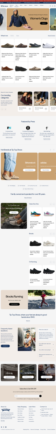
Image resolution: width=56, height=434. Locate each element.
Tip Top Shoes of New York (9, 429)
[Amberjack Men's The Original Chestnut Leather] (7, 68)
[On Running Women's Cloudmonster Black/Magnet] (48, 271)
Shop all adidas (46, 170)
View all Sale (37, 24)
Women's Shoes (21, 409)
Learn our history (9, 377)
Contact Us (5, 346)
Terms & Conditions (51, 429)
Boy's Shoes (20, 415)
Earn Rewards (31, 415)
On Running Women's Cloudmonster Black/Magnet (47, 281)
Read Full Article (28, 138)
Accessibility (31, 421)
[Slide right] (5, 109)
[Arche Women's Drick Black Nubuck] (21, 68)
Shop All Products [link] (28, 197)
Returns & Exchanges (35, 429)
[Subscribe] (40, 396)
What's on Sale (20, 421)
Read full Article (9, 137)
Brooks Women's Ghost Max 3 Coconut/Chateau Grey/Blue (48, 253)
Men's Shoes (20, 411)
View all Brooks (14, 304)
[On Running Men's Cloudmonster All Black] (35, 271)
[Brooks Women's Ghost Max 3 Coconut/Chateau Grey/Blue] (48, 243)
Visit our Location (28, 377)
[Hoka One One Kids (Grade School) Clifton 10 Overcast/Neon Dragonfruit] (48, 213)
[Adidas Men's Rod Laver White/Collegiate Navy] (48, 45)
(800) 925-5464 (44, 412)
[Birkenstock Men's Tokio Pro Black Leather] (34, 45)
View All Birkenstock (29, 170)
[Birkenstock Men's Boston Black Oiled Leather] (48, 68)
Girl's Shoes (20, 413)
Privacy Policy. (36, 398)
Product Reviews (32, 411)
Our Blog (30, 417)
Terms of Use (30, 398)
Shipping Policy (26, 429)
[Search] (50, 6)
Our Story (3, 420)
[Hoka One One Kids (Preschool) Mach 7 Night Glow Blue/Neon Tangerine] (35, 213)
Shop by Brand (20, 419)
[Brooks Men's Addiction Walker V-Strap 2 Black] (35, 243)
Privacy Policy (43, 429)
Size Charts (31, 413)
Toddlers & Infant (21, 417)
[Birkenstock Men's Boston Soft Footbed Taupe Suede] (7, 45)
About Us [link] (28, 320)
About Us (31, 409)
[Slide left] (2, 109)
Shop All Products (51, 35)
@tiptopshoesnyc (46, 377)
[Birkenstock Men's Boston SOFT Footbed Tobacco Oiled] (34, 68)
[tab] (4, 36)
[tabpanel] (28, 61)
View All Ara (13, 212)
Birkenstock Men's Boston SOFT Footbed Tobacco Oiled (34, 78)
